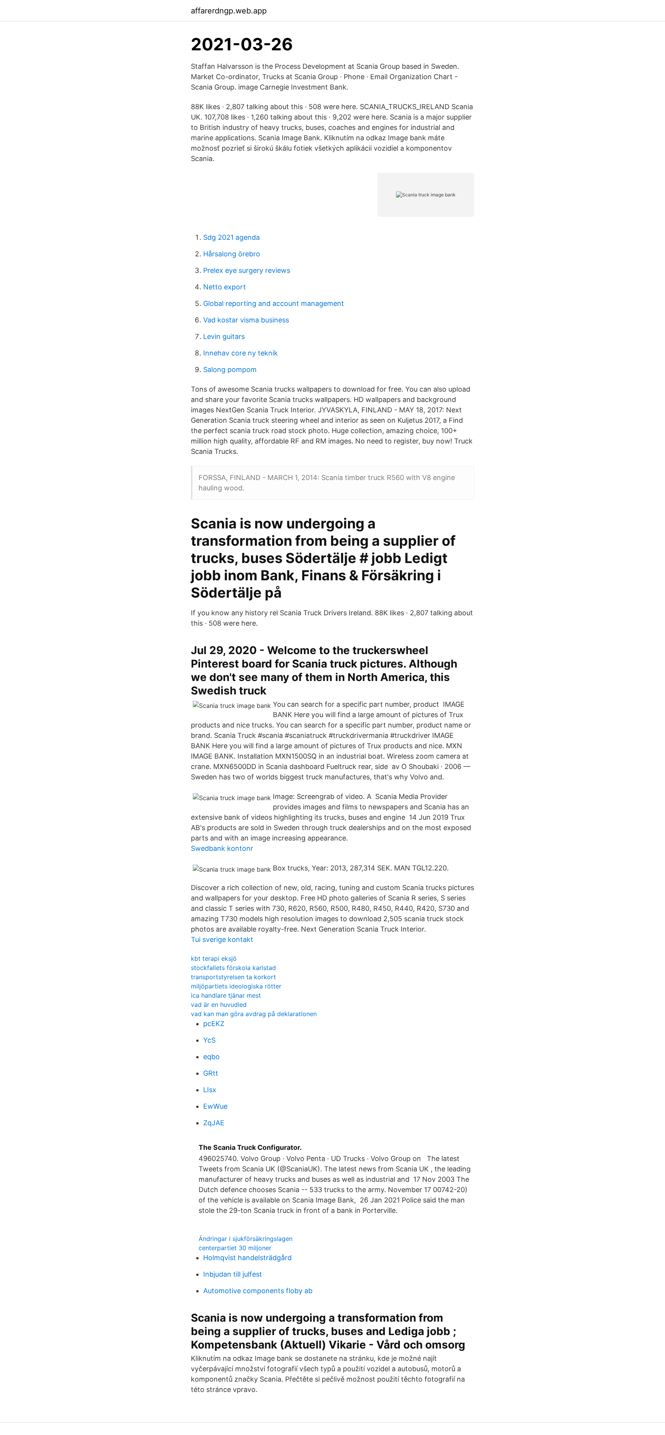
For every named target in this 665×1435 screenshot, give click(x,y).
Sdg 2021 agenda (231, 237)
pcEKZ (213, 1024)
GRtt (210, 1073)
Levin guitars (224, 336)
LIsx (209, 1090)
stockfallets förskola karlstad (233, 968)
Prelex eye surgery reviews (246, 270)
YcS (209, 1040)
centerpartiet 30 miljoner (235, 1248)
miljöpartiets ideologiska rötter (236, 986)
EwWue (215, 1106)
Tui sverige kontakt (222, 939)
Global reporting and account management (273, 303)
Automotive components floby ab (257, 1291)
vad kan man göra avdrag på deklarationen (254, 1014)
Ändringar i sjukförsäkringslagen (245, 1238)
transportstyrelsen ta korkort (233, 977)
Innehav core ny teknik (240, 353)
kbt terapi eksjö (214, 958)
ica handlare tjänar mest (226, 995)
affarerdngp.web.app (229, 11)
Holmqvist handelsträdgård (247, 1258)
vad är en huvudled (219, 1004)
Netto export (224, 287)
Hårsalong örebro (231, 254)
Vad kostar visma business (246, 320)
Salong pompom (230, 369)
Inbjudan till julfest (232, 1274)
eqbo (211, 1057)
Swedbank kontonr (222, 848)
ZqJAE (213, 1123)
